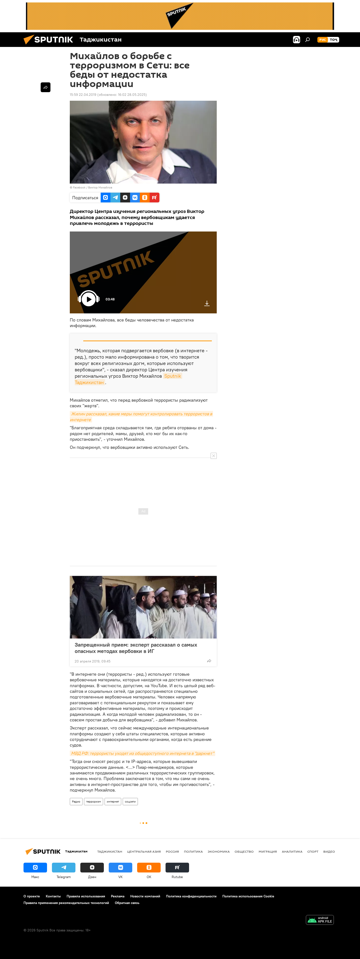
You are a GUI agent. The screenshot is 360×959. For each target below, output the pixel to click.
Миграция (268, 851)
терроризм (93, 801)
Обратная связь (127, 903)
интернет (113, 801)
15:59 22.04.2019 (83, 94)
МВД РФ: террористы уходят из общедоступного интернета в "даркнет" (142, 753)
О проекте (32, 896)
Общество (244, 851)
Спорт (312, 851)
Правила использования (86, 896)
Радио (76, 801)
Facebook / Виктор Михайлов (92, 187)
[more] (209, 661)
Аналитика (292, 851)
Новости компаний (145, 896)
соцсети (130, 801)
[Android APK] (319, 920)
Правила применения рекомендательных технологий (66, 903)
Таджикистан (109, 851)
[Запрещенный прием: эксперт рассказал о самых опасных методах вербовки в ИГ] (143, 607)
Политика (193, 851)
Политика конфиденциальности (191, 896)
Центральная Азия (144, 851)
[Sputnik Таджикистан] (50, 46)
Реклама (117, 896)
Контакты (53, 896)
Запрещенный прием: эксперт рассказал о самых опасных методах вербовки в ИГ (136, 647)
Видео (329, 851)
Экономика (219, 851)
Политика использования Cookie (248, 896)
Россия (172, 851)
